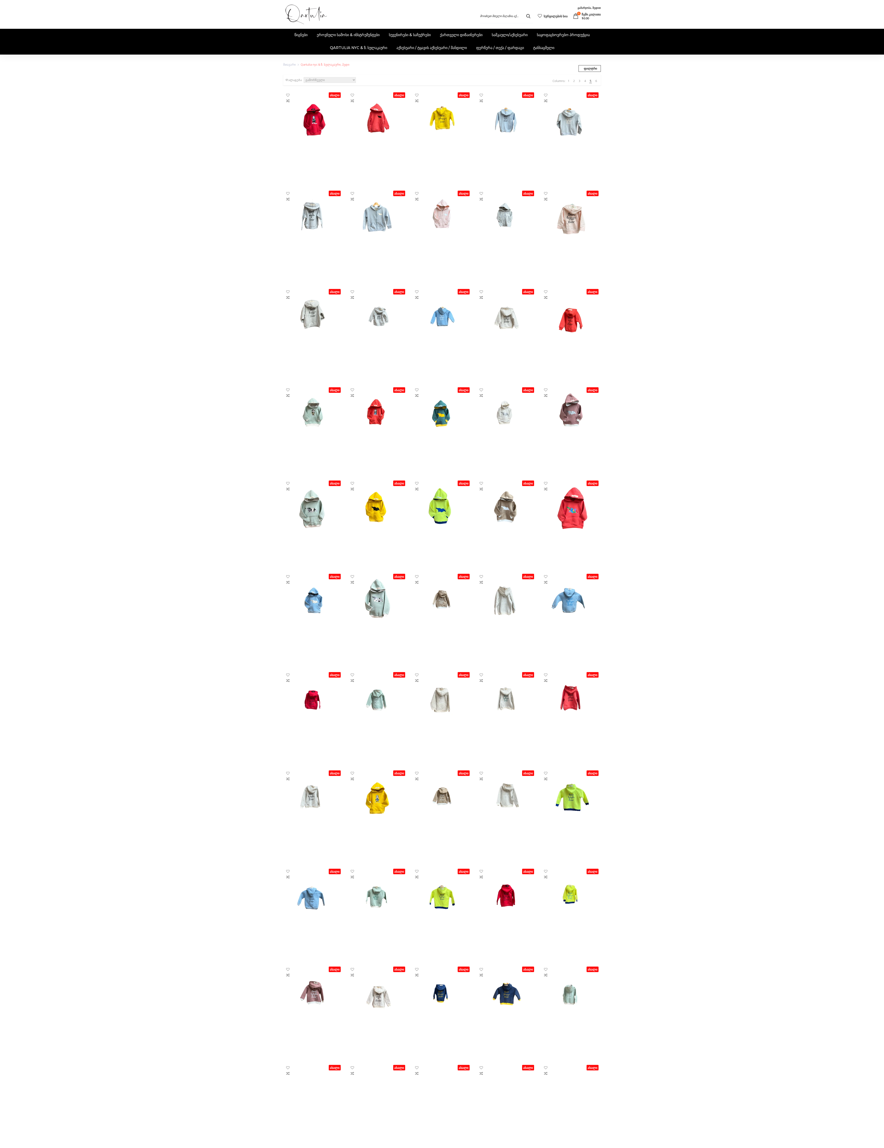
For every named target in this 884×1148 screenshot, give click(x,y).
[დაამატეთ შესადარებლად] (287, 101)
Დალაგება (293, 80)
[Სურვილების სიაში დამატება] (287, 95)
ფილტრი (590, 68)
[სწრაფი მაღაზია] (313, 167)
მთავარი (289, 64)
